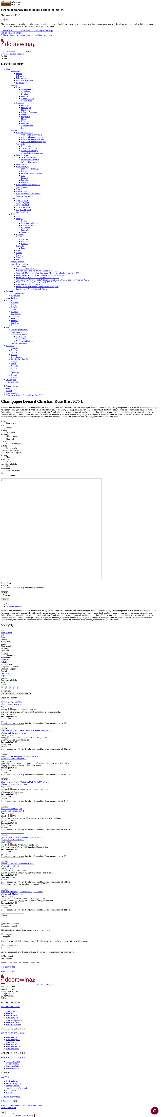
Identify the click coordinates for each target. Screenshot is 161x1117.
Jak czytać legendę (13, 1083)
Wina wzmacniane (13, 1024)
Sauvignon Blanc (28, 89)
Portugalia (20, 246)
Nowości (19, 189)
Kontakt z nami (32, 30)
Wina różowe (11, 1015)
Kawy (13, 305)
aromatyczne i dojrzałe (30, 160)
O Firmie (5, 30)
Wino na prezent (17, 332)
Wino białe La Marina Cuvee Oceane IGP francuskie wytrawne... (27, 731)
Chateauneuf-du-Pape (29, 223)
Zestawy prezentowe (19, 330)
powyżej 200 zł (22, 212)
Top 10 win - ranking (19, 264)
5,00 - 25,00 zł (22, 200)
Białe (18, 87)
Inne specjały (16, 314)
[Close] (2, 1110)
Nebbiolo (25, 121)
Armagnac (15, 348)
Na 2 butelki (21, 339)
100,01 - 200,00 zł (23, 210)
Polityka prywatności (9, 1105)
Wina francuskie (12, 1044)
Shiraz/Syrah (26, 108)
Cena (13, 198)
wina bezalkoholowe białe (31, 135)
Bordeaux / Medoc (28, 225)
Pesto (13, 318)
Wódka (14, 355)
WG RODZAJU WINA (10, 1007)
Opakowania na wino (20, 334)
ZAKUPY (5, 1077)
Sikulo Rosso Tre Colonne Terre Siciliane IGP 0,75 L (37, 287)
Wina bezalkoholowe (24, 132)
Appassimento (21, 191)
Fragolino (25, 180)
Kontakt (9, 1092)
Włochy (19, 237)
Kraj (13, 214)
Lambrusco (25, 182)
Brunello (24, 244)
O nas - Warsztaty (13, 1061)
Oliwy (13, 309)
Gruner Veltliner (27, 98)
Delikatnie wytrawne (24, 80)
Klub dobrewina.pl (13, 1090)
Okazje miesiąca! (18, 293)
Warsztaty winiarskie (17, 30)
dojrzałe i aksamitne (29, 148)
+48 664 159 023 (8, 967)
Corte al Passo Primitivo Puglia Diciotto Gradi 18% (21, 837)
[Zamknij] (2, 1115)
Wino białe (20, 144)
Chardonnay (26, 92)
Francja (19, 219)
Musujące (5, 673)
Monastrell (25, 110)
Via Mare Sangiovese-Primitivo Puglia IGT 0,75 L (36, 282)
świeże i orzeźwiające (29, 151)
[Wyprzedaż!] (11, 866)
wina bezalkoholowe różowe (32, 139)
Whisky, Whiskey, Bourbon (22, 359)
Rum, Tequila (16, 357)
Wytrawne (20, 83)
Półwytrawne (21, 78)
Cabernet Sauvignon (29, 112)
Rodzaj (14, 130)
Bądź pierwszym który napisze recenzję (16, 693)
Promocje (10, 291)
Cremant (24, 171)
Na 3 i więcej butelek (24, 341)
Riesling (24, 94)
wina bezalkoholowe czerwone (33, 137)
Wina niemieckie (12, 1049)
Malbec (24, 114)
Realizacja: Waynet (8, 1108)
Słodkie (19, 74)
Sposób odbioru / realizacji (16, 1088)
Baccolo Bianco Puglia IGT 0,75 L (30, 284)
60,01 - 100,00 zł (23, 207)
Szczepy (14, 85)
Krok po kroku (12, 1081)
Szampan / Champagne (30, 169)
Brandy (14, 350)
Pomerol (24, 230)
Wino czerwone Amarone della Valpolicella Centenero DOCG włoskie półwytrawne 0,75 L (52, 280)
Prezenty (9, 327)
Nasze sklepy (48, 30)
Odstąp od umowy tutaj (10, 1097)
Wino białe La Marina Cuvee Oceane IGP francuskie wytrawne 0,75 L (44, 275)
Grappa (14, 361)
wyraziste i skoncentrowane (32, 153)
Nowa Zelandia (22, 257)
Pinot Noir (25, 123)
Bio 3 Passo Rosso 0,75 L (26, 268)
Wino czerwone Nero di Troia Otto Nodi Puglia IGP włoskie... (26, 782)
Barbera (24, 128)
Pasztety (14, 312)
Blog (40, 30)
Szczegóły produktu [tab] (14, 606)
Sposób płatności (12, 1086)
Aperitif (14, 377)
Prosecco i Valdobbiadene (31, 173)
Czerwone (20, 103)
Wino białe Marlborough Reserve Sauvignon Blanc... (22, 892)
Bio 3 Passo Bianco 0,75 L (11, 808)
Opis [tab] (8, 604)
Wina (8, 69)
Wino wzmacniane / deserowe (28, 185)
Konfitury (15, 302)
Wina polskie (11, 1042)
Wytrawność (16, 71)
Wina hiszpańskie (13, 1046)
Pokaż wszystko (17, 262)
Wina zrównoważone (24, 196)
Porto (23, 248)
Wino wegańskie (22, 187)
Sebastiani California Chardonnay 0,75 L (17, 864)
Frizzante (24, 178)
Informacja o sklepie (45, 984)
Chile (18, 216)
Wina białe (10, 1013)
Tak (6, 20)
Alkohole (10, 346)
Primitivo (24, 105)
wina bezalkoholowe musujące (33, 142)
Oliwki (14, 307)
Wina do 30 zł (11, 298)
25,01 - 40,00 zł (22, 203)
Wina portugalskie (13, 1040)
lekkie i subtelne (27, 146)
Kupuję (4, 593)
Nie (2, 19)
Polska (18, 259)
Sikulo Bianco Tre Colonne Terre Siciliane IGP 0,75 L (37, 278)
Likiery (14, 364)
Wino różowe (21, 164)
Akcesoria (15, 316)
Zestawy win (11, 380)
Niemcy (19, 255)
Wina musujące (12, 1018)
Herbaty (14, 325)
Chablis (24, 221)
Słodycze (14, 321)
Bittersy (14, 368)
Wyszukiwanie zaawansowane (13, 54)
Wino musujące (22, 166)
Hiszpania (20, 234)
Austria (19, 253)
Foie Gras (15, 323)
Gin (12, 370)
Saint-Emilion (26, 232)
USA (18, 250)
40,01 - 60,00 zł (22, 205)
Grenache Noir (27, 126)
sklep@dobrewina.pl (9, 971)
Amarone (25, 239)
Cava (23, 176)
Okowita (14, 375)
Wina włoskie (11, 1037)
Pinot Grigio (26, 96)
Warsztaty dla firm (13, 1066)
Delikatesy (10, 300)
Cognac (14, 352)
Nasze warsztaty (12, 1064)
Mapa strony (32, 1105)
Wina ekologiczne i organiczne (28, 194)
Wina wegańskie (12, 1022)
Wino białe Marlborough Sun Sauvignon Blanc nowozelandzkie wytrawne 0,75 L (48, 273)
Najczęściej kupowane (20, 266)
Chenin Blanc (26, 101)
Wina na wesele (12, 382)
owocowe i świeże (28, 157)
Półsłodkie (20, 76)
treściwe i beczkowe (29, 162)
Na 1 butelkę (21, 336)
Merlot (23, 119)
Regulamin (22, 1105)
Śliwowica (15, 373)
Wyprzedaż (15, 296)
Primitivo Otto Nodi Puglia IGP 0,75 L (31, 289)
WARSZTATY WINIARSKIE (13, 1057)
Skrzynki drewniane (19, 343)
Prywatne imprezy (13, 1068)
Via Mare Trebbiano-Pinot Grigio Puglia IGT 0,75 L (37, 271)
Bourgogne (25, 228)
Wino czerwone (22, 155)
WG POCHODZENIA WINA (13, 1033)
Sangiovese (25, 117)
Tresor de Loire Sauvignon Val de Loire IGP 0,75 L (21, 756)
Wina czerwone (12, 1011)
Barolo (24, 241)
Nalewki (14, 366)
